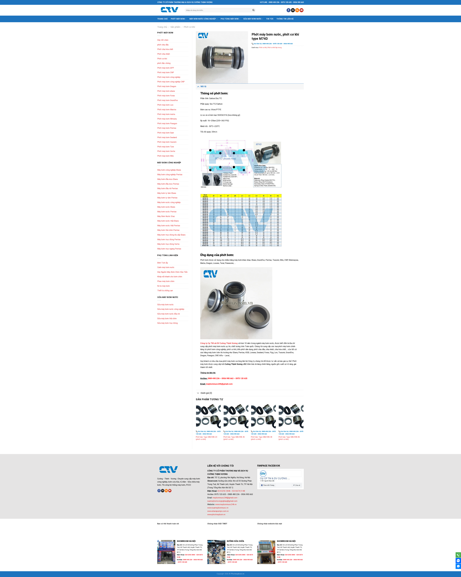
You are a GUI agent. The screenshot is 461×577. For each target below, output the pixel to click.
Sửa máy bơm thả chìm (167, 318)
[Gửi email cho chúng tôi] (293, 10)
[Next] (303, 424)
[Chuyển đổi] (198, 86)
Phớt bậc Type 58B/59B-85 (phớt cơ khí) (289, 438)
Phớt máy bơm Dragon (166, 86)
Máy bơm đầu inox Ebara (167, 179)
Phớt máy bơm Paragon (167, 123)
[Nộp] (253, 10)
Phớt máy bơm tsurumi (166, 142)
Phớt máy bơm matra (166, 114)
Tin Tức (269, 19)
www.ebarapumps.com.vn (218, 511)
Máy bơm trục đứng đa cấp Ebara (171, 235)
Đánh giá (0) (206, 393)
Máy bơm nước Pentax (166, 212)
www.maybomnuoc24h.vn (226, 504)
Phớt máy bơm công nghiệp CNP (171, 82)
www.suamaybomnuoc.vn (217, 508)
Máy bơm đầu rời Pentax (167, 188)
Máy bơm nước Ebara (166, 207)
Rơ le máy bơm (163, 286)
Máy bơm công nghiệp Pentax (169, 174)
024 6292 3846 (224, 491)
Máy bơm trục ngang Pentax (169, 249)
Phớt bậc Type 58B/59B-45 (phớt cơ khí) (234, 438)
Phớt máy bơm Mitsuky (167, 119)
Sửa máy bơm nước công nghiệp (170, 309)
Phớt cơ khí (189, 27)
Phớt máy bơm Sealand (167, 137)
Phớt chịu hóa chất (165, 49)
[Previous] (196, 424)
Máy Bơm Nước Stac (166, 216)
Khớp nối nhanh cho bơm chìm (169, 276)
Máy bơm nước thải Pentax (168, 225)
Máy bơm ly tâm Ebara (166, 193)
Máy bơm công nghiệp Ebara (169, 170)
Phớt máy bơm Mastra (166, 109)
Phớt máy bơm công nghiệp (168, 77)
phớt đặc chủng (163, 63)
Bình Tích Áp (162, 263)
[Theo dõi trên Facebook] (289, 10)
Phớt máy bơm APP (165, 68)
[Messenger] (458, 566)
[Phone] (458, 555)
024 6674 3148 (238, 491)
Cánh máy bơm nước (165, 267)
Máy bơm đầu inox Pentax (168, 184)
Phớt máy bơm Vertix (166, 151)
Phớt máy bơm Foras (166, 96)
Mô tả (203, 86)
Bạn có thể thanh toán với (168, 524)
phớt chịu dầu (163, 45)
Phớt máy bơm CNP (165, 72)
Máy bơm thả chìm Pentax (168, 230)
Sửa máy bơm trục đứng (167, 323)
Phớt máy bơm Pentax (166, 128)
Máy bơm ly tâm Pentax (167, 198)
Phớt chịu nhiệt (163, 54)
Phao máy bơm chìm (165, 281)
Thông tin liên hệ (285, 19)
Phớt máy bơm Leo (165, 105)
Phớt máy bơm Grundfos (167, 100)
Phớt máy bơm (178, 19)
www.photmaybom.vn (216, 514)
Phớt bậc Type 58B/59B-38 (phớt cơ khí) (261, 438)
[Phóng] (199, 80)
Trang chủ (162, 19)
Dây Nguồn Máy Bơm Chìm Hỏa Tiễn (172, 272)
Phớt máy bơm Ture (165, 147)
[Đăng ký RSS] (297, 10)
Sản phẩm (175, 27)
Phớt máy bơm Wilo (165, 156)
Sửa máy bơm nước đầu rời (168, 314)
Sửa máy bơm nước (252, 19)
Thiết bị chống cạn (165, 290)
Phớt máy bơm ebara (166, 91)
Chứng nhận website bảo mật (269, 524)
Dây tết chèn (162, 40)
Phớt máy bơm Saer (165, 133)
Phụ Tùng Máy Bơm (230, 19)
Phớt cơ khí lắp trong (274, 47)
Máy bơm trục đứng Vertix (168, 244)
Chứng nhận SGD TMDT (217, 524)
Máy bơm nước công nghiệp (202, 19)
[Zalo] (458, 560)
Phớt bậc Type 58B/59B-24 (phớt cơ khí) (206, 438)
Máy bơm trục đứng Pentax (169, 239)
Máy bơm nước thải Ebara (168, 221)
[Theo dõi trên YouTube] (301, 10)
